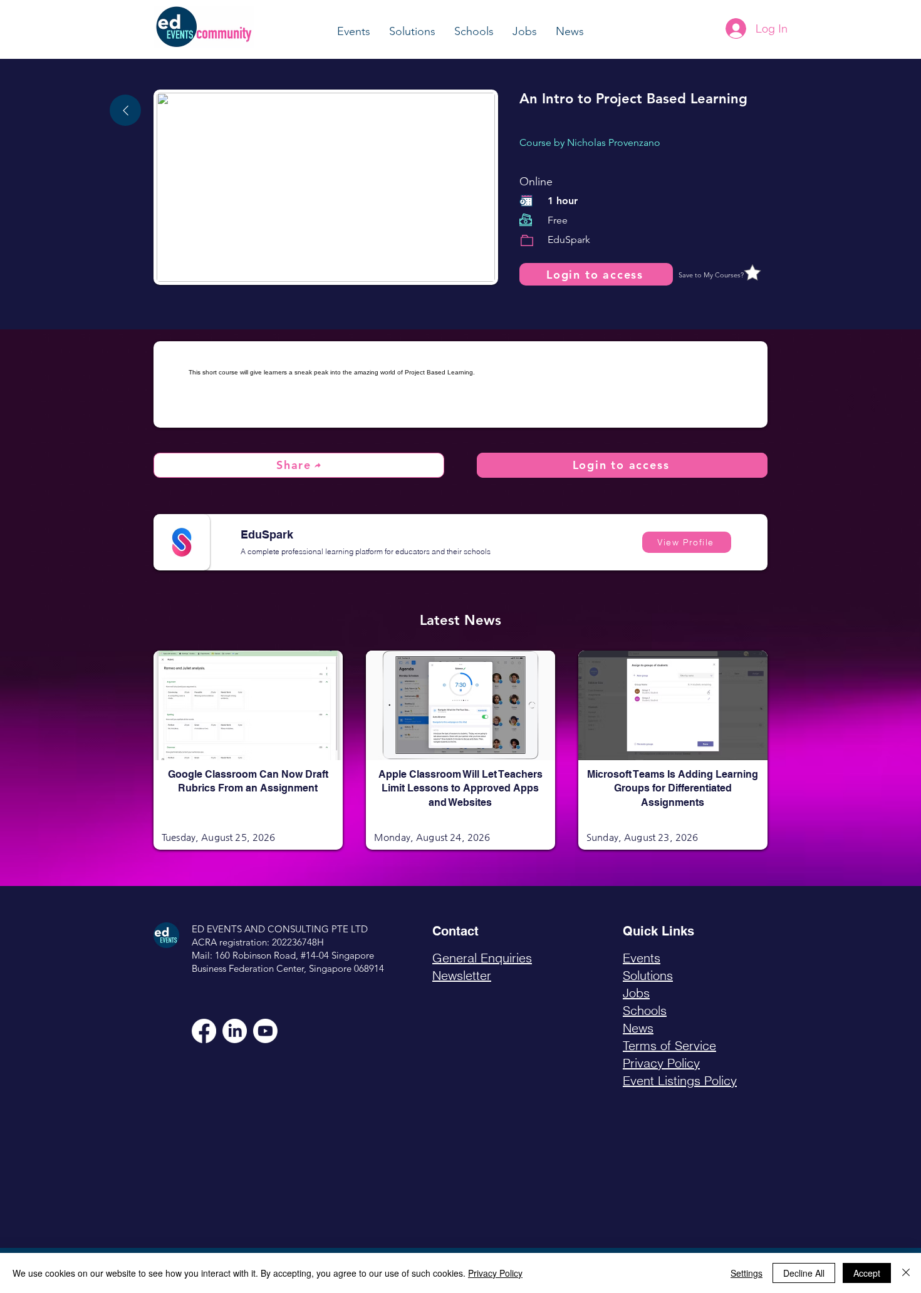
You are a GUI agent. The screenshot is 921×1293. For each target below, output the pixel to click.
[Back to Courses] (125, 110)
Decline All (804, 1273)
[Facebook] (204, 1031)
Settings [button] (746, 1273)
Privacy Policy (495, 1273)
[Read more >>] (248, 725)
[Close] (905, 1273)
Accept (866, 1273)
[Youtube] (265, 1031)
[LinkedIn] (234, 1031)
